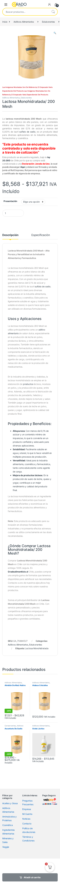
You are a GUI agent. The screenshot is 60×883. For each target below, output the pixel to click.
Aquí (22, 167)
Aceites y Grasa (10, 803)
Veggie (5, 847)
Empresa (26, 809)
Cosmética (7, 825)
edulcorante (30, 468)
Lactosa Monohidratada (36, 648)
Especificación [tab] (40, 235)
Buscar (53, 11)
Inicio (4, 21)
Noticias (26, 818)
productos (28, 384)
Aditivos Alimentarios (24, 21)
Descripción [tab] (10, 235)
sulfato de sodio (27, 131)
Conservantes (10, 726)
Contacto (26, 823)
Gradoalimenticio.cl (18, 571)
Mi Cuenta (27, 814)
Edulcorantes (48, 21)
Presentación (10, 201)
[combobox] (26, 11)
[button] (55, 33)
